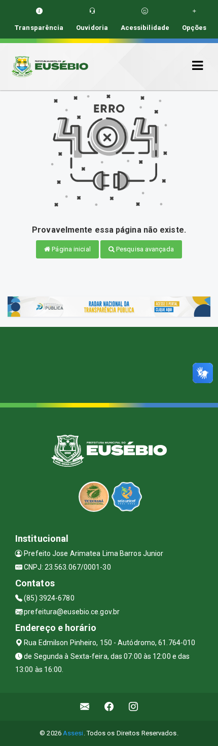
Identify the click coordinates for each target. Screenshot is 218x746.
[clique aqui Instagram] (133, 707)
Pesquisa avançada (144, 249)
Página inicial (70, 249)
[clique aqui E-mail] (85, 707)
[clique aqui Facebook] (109, 707)
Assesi (73, 733)
